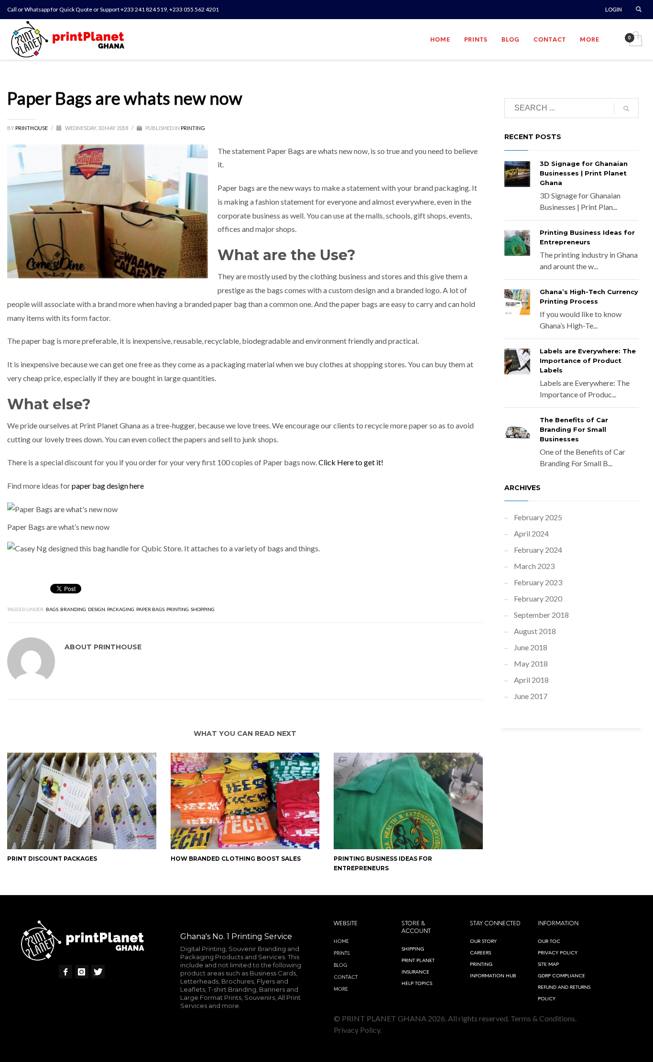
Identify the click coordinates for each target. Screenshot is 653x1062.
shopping (203, 609)
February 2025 (538, 517)
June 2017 (530, 696)
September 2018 (541, 614)
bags (52, 609)
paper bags (150, 609)
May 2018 (531, 663)
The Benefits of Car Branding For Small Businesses (574, 429)
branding (73, 609)
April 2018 (531, 679)
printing (177, 609)
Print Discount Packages (52, 858)
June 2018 (530, 647)
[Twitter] (98, 971)
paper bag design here (108, 485)
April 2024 (531, 533)
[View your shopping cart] (635, 39)
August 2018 (535, 630)
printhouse (32, 128)
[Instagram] (81, 971)
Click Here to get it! (350, 462)
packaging (120, 609)
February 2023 (538, 582)
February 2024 (538, 549)
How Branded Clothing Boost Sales (236, 858)
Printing (193, 128)
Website (346, 923)
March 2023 (534, 565)
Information (558, 923)
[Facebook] (65, 971)
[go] (626, 109)
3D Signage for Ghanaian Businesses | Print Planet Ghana (584, 173)
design (96, 609)
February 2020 (538, 598)
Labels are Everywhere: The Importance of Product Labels (588, 360)
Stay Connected (495, 923)
